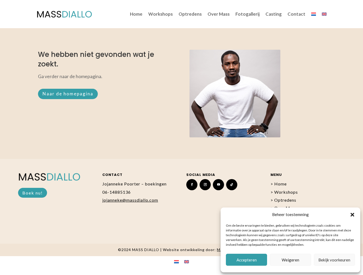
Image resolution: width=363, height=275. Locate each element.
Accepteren (247, 259)
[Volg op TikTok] (231, 184)
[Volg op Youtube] (218, 184)
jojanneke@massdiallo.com (130, 199)
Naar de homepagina (68, 93)
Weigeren (290, 259)
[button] (352, 214)
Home (136, 14)
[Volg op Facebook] (191, 184)
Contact (296, 14)
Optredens (190, 14)
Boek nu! (32, 192)
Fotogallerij (247, 14)
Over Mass (219, 14)
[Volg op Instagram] (205, 184)
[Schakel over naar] (313, 14)
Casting (273, 14)
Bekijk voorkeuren (334, 259)
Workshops (160, 14)
